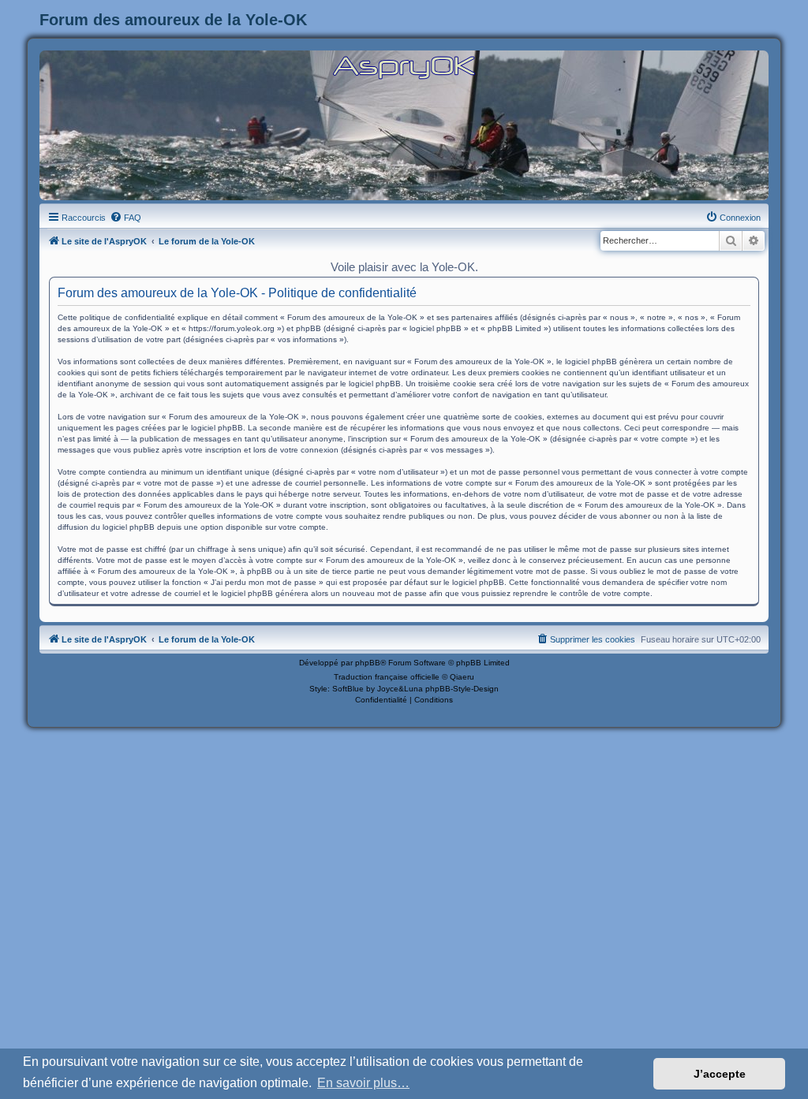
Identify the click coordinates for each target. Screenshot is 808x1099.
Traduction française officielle (387, 676)
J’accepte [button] (720, 1073)
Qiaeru (462, 676)
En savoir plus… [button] (363, 1083)
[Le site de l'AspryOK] (404, 66)
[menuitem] (125, 217)
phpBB (367, 662)
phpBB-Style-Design (462, 688)
